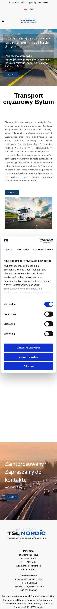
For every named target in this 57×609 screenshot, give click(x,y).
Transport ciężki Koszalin (40, 603)
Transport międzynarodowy (15, 596)
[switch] (48, 314)
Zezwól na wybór (28, 356)
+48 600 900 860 (18, 2)
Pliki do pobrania (29, 569)
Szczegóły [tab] (23, 249)
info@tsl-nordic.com (39, 2)
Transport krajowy (39, 596)
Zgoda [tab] (8, 249)
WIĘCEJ (10, 74)
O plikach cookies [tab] (43, 249)
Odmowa (29, 366)
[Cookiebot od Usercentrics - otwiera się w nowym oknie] (40, 241)
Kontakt (10, 497)
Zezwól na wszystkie (28, 347)
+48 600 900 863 (28, 583)
